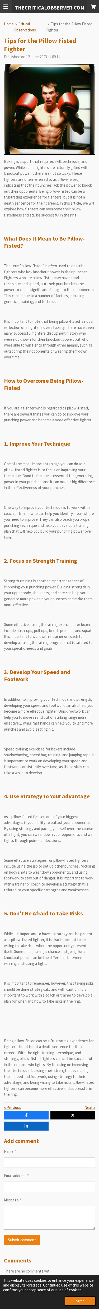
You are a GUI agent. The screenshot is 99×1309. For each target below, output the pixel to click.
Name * (10, 1151)
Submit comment (22, 1239)
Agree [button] (80, 1301)
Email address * (16, 1175)
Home (9, 23)
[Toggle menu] (6, 6)
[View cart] (93, 6)
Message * (12, 1199)
